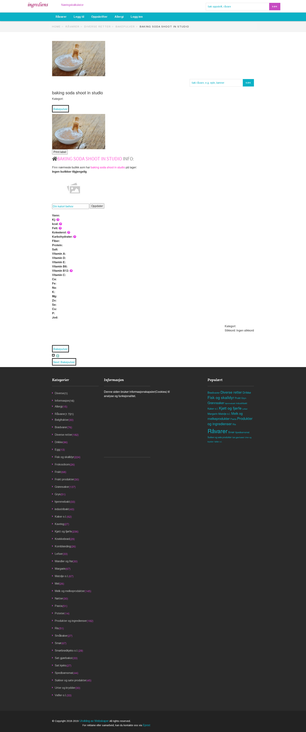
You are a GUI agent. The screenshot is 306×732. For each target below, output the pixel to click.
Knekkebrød (62, 538)
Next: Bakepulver (64, 362)
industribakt (62, 509)
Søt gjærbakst (64, 658)
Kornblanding (63, 546)
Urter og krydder (65, 687)
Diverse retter (97, 26)
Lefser (59, 553)
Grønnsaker (62, 486)
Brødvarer (61, 427)
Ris (57, 628)
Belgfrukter (62, 419)
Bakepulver (125, 26)
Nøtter (59, 598)
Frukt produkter (64, 479)
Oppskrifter (99, 16)
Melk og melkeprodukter (70, 591)
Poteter (59, 613)
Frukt (58, 471)
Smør (58, 643)
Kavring (59, 524)
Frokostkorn (62, 464)
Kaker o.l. (61, 516)
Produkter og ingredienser (71, 620)
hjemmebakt (62, 501)
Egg (57, 449)
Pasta (58, 605)
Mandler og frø (64, 561)
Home (56, 26)
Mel (57, 583)
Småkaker (61, 635)
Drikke (59, 442)
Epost (146, 725)
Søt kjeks (60, 665)
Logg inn (137, 16)
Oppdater (97, 206)
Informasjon (62, 400)
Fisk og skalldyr (64, 457)
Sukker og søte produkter (70, 680)
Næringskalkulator (72, 4)
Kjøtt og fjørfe (63, 531)
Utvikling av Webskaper (94, 720)
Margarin (60, 568)
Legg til (79, 16)
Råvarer (61, 16)
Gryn (58, 494)
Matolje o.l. (62, 576)
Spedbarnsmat (64, 672)
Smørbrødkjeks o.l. (66, 650)
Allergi (119, 16)
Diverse (59, 393)
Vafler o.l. (61, 695)
